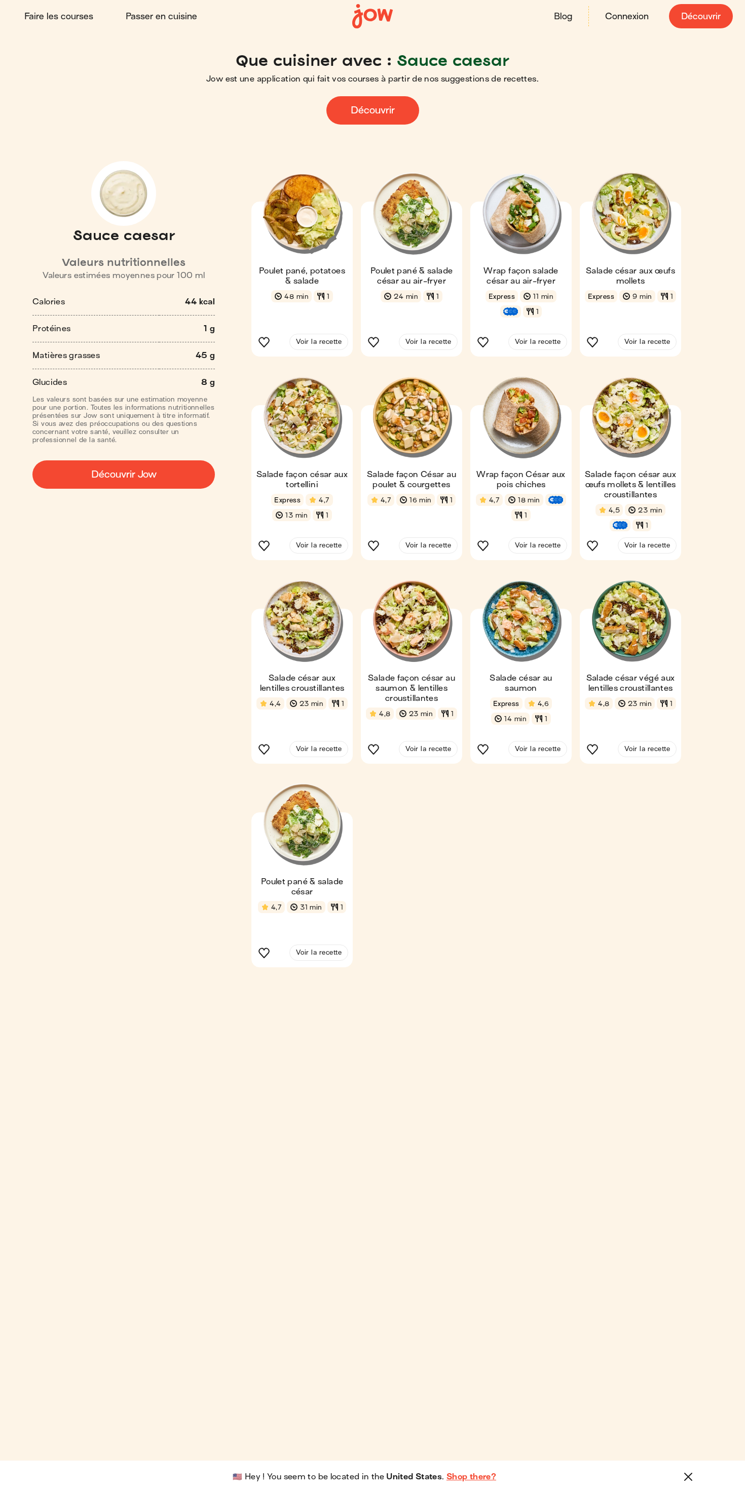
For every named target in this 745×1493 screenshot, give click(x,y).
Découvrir (701, 16)
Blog (563, 16)
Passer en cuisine (161, 16)
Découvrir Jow (124, 474)
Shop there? (471, 1476)
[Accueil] (372, 16)
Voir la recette (319, 341)
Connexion (627, 16)
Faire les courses (58, 16)
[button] (302, 268)
